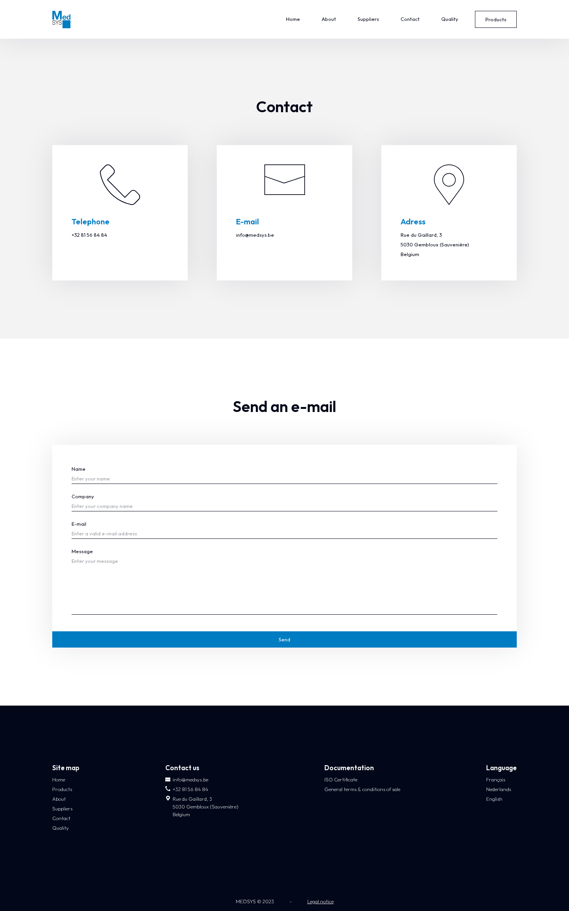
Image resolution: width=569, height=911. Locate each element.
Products (495, 19)
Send (284, 639)
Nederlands (498, 789)
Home (293, 19)
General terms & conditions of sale (362, 789)
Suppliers (368, 19)
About (329, 19)
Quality (449, 19)
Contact (410, 19)
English (494, 799)
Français (495, 779)
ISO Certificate (340, 779)
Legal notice (320, 901)
